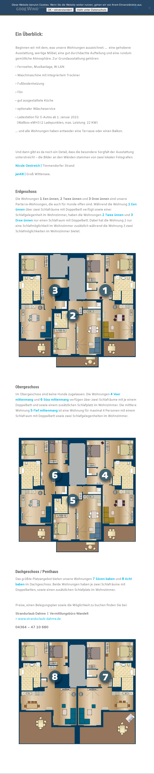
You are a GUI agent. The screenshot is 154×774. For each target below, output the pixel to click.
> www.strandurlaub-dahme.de (38, 619)
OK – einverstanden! (60, 9)
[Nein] (149, 8)
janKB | (20, 174)
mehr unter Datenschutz (91, 9)
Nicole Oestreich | (28, 166)
